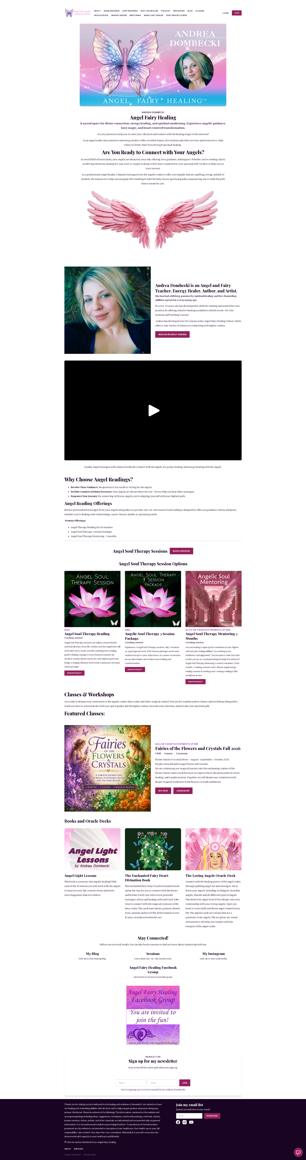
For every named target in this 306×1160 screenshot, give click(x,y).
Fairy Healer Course (176, 15)
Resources (179, 11)
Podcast (166, 11)
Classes (199, 11)
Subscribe (212, 1116)
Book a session (181, 551)
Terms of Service (72, 1154)
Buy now (163, 790)
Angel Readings (112, 11)
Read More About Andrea (172, 334)
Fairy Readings (130, 11)
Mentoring (135, 15)
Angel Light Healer (153, 15)
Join (236, 13)
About (97, 11)
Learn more (183, 790)
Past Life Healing (149, 11)
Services (78, 1149)
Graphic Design (119, 15)
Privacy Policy (89, 1154)
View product (74, 673)
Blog (190, 11)
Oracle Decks (101, 15)
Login (226, 13)
